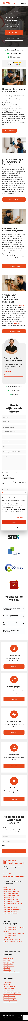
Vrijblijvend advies (12, 32)
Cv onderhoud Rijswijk (10, 911)
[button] (14, 63)
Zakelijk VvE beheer (9, 986)
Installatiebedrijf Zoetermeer (12, 994)
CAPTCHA (5, 489)
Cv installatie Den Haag (11, 893)
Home (6, 11)
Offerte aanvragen (9, 131)
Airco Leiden (7, 970)
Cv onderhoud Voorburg (11, 913)
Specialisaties (8, 984)
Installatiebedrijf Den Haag (12, 992)
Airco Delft (7, 968)
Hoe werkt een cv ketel (10, 1002)
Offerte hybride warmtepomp (13, 941)
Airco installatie (14, 199)
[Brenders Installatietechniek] (9, 3)
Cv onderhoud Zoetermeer (12, 901)
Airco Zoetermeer (9, 966)
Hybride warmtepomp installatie (14, 927)
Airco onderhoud (9, 962)
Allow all (14, 522)
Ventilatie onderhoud (10, 1000)
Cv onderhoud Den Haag (11, 899)
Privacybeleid (21, 1015)
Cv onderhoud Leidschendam (12, 909)
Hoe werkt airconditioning (12, 972)
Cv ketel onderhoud (9, 897)
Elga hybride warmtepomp (12, 939)
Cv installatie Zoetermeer (11, 895)
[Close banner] (25, 492)
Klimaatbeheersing (9, 996)
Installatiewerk (8, 990)
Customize (13, 527)
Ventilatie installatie (10, 998)
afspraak (21, 305)
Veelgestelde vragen (12, 38)
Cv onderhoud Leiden (10, 907)
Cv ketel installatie (9, 889)
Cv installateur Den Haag (11, 891)
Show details (19, 517)
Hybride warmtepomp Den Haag (14, 933)
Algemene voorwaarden (9, 1015)
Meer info (14, 666)
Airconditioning (8, 958)
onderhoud (17, 323)
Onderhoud (7, 982)
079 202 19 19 (8, 371)
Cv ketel (6, 887)
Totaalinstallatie (9, 988)
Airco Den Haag (8, 964)
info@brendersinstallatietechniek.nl (13, 376)
